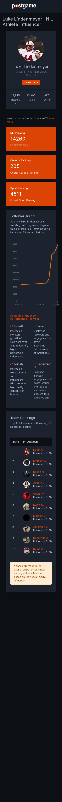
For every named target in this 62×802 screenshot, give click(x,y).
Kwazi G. (38, 504)
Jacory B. (39, 482)
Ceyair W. (39, 493)
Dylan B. (38, 548)
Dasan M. (39, 471)
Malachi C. (39, 515)
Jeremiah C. (40, 526)
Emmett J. (39, 460)
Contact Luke (31, 82)
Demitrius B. (40, 538)
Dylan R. (38, 449)
